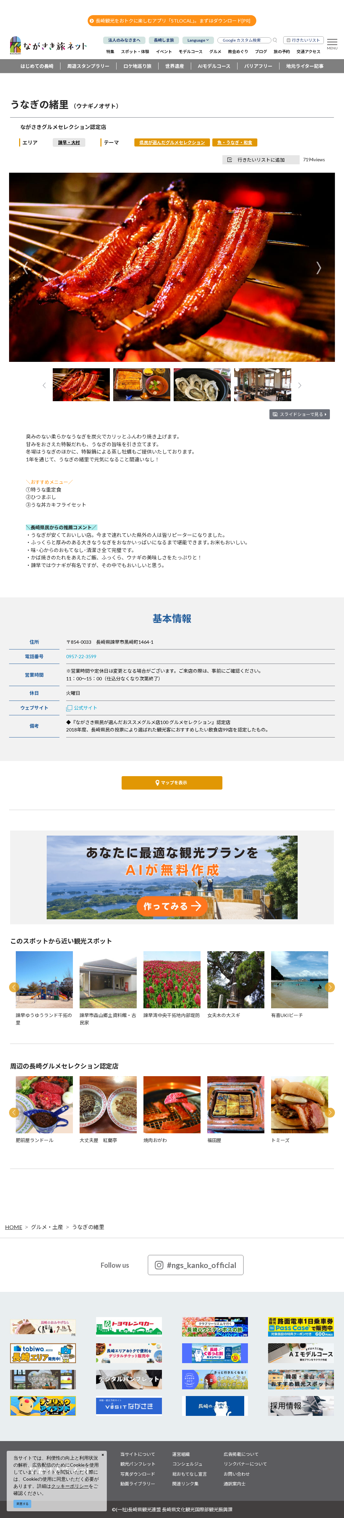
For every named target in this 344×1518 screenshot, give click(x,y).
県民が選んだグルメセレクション (172, 142)
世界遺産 (174, 66)
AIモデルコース (214, 66)
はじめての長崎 (36, 66)
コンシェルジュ (187, 1464)
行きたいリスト (306, 40)
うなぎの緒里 (88, 1227)
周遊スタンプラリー (88, 66)
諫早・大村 (69, 142)
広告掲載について (241, 1454)
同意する (22, 1504)
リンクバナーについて (245, 1464)
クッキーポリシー (70, 1486)
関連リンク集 (185, 1483)
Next (318, 268)
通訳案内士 (235, 1483)
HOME (13, 1227)
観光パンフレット (138, 1464)
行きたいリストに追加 (261, 160)
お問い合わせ (237, 1474)
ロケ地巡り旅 (137, 66)
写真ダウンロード (137, 1474)
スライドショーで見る (301, 414)
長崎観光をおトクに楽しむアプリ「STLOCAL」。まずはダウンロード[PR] (173, 21)
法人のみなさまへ (124, 40)
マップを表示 (174, 782)
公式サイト (85, 708)
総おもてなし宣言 (189, 1474)
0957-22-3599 (81, 656)
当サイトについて (137, 1454)
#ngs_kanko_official (201, 1265)
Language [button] (196, 40)
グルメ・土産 (47, 1227)
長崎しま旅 (164, 40)
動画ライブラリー (137, 1483)
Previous (25, 268)
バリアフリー (258, 66)
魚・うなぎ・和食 (234, 142)
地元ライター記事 (305, 66)
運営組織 (181, 1454)
